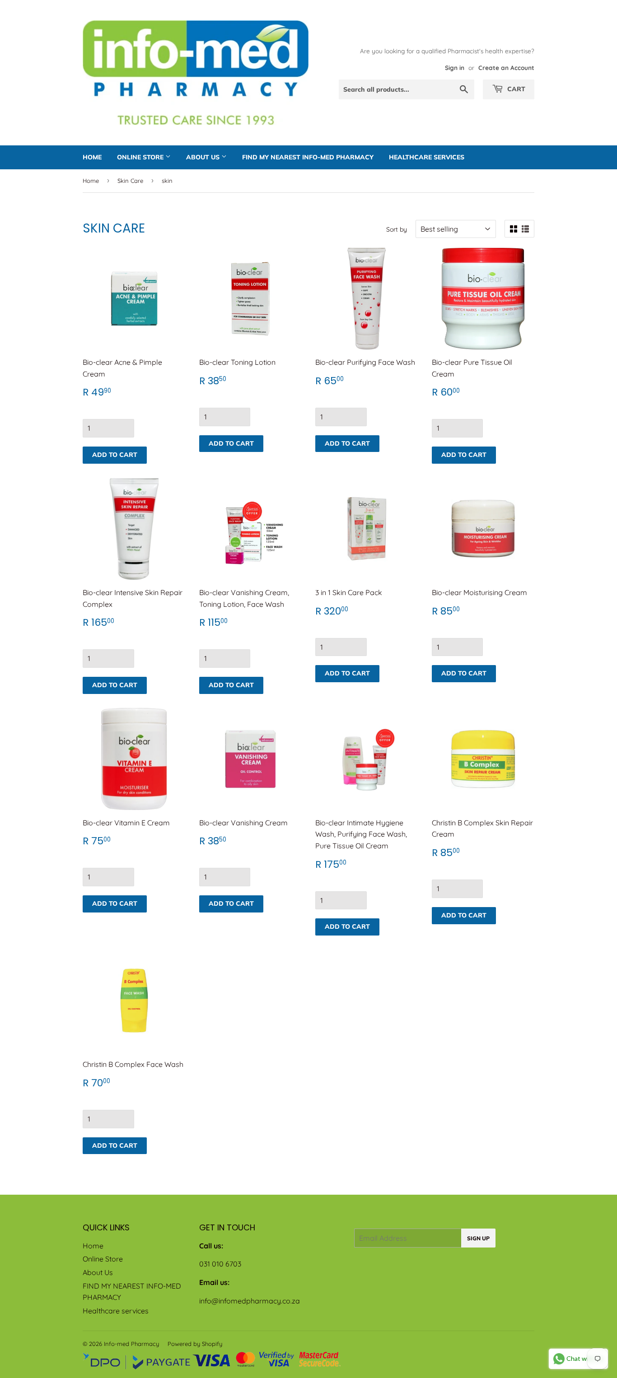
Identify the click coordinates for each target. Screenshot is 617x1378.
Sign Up (478, 1238)
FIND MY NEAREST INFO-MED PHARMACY (308, 157)
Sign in (454, 67)
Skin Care (130, 180)
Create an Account (506, 67)
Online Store (141, 157)
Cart (515, 89)
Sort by (396, 229)
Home (92, 157)
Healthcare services (426, 157)
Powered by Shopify (195, 1343)
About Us (203, 157)
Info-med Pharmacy (131, 1343)
